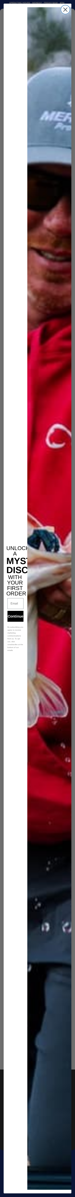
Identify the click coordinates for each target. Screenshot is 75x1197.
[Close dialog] (65, 9)
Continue (15, 616)
